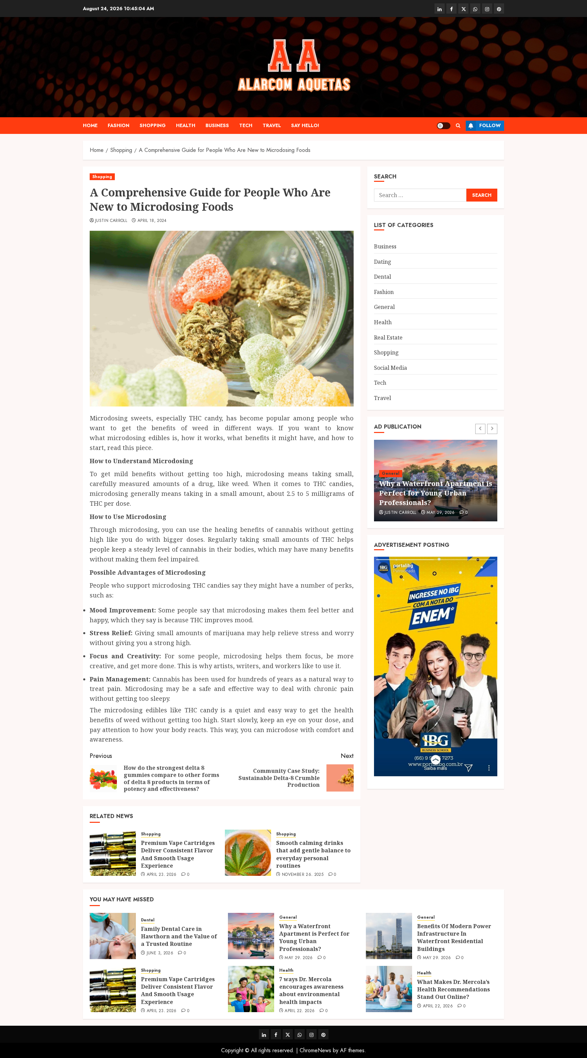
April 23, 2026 (162, 875)
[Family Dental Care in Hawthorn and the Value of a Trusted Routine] (113, 936)
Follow (490, 125)
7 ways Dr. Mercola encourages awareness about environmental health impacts (311, 990)
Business (217, 125)
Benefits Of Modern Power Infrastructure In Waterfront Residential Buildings (454, 937)
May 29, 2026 (441, 513)
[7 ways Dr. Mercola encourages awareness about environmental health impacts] (251, 989)
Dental (382, 276)
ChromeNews (315, 1050)
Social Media (390, 367)
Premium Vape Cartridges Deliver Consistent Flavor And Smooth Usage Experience (178, 854)
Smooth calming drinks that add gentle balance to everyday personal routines (313, 854)
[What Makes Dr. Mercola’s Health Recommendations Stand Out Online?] (389, 989)
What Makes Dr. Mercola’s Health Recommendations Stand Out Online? (453, 989)
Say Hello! (305, 125)
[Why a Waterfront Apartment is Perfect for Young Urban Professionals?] (251, 936)
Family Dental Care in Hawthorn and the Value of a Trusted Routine (179, 936)
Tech (245, 125)
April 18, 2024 (152, 221)
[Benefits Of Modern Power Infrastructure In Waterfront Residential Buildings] (389, 936)
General (384, 307)
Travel (272, 125)
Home (90, 125)
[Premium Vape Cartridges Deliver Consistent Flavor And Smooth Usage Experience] (113, 853)
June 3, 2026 (160, 953)
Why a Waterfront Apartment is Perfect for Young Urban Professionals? (435, 493)
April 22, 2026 (300, 1011)
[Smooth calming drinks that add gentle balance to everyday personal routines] (248, 853)
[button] (458, 125)
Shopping (153, 125)
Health (185, 125)
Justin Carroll (111, 221)
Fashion (118, 125)
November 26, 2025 (302, 875)
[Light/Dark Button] (443, 125)
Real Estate (388, 337)
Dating (382, 261)
